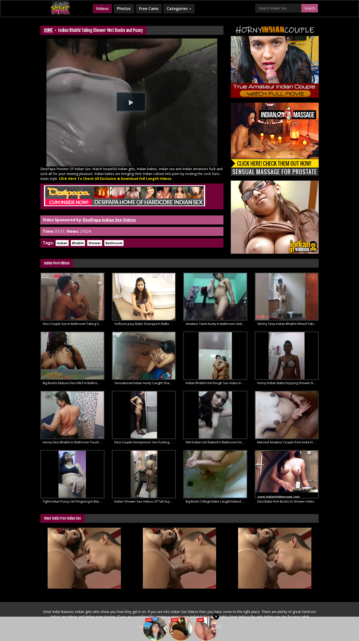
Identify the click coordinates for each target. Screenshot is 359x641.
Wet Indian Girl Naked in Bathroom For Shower (216, 442)
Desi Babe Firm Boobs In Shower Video (285, 501)
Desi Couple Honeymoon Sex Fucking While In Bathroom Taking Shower (145, 442)
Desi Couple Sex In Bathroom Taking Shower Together (74, 323)
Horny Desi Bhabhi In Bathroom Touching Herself (74, 442)
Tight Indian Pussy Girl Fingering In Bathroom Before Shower (74, 501)
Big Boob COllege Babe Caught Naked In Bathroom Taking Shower (216, 501)
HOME (48, 30)
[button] (131, 101)
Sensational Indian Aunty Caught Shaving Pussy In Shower (145, 383)
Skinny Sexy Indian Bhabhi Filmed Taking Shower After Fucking (288, 323)
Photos (124, 8)
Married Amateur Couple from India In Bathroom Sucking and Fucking (288, 442)
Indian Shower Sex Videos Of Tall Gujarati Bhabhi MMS (145, 501)
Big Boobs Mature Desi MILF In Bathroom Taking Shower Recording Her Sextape (74, 383)
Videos (102, 8)
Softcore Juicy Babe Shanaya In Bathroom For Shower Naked (145, 323)
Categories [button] (178, 8)
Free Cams (148, 8)
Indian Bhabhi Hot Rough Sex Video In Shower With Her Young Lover (216, 383)
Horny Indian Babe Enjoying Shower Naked (288, 383)
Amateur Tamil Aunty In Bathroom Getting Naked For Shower (216, 323)
